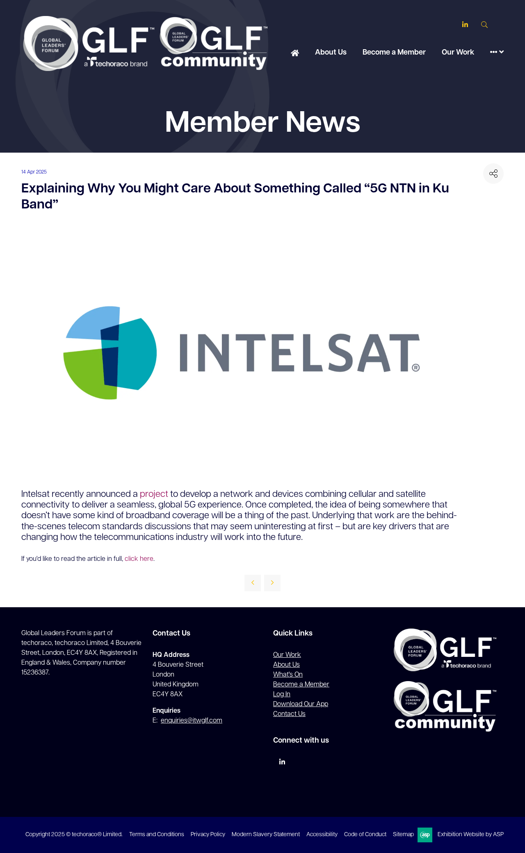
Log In (281, 694)
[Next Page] (272, 583)
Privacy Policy (208, 835)
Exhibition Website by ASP (471, 835)
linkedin (282, 762)
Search (484, 25)
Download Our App (300, 704)
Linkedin (465, 25)
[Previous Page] (252, 583)
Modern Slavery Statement (266, 835)
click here (139, 559)
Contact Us (289, 714)
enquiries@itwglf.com (191, 721)
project (154, 494)
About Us (331, 53)
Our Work (458, 53)
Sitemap (403, 835)
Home (295, 53)
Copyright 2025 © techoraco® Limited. (74, 835)
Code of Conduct (365, 835)
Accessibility (322, 835)
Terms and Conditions (156, 835)
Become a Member (394, 53)
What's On (288, 675)
